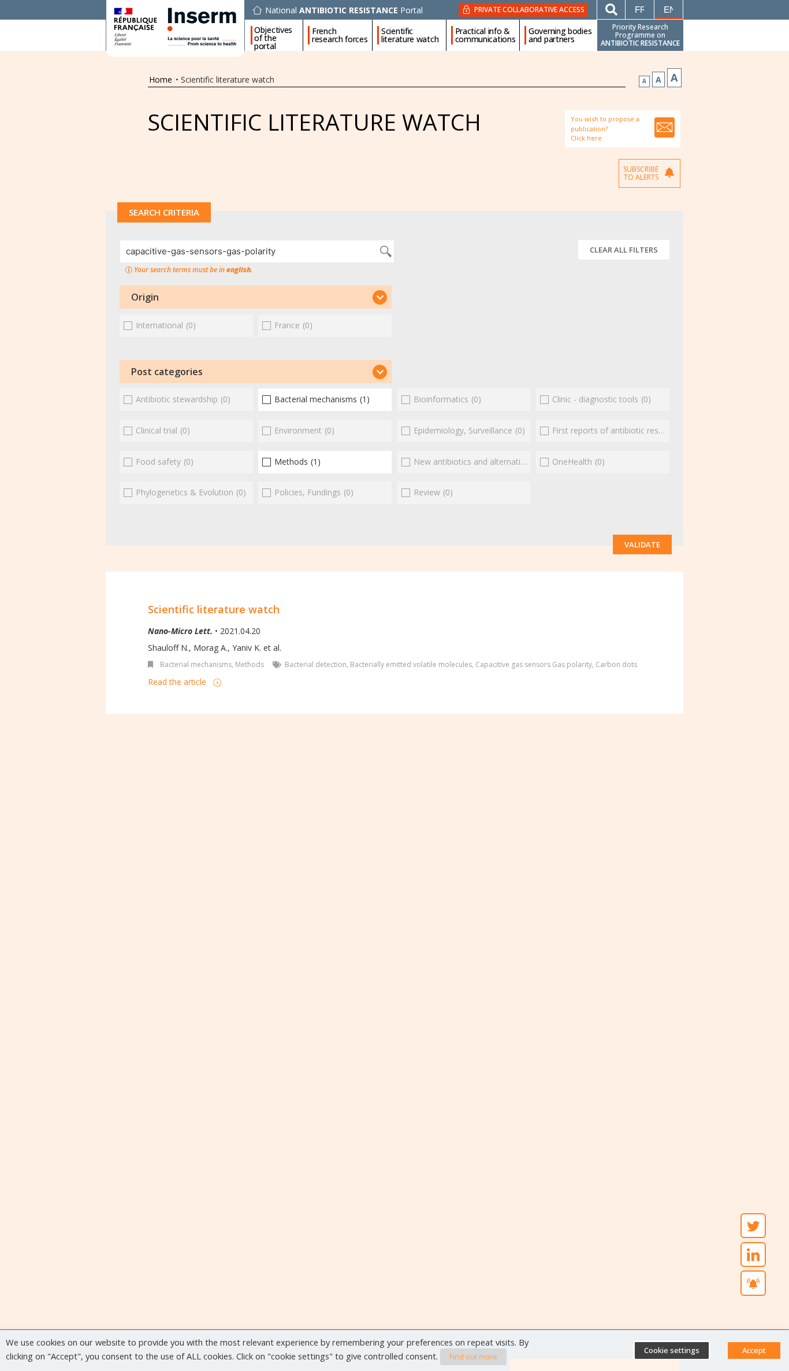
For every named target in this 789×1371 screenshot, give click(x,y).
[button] (256, 297)
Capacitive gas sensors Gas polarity (533, 664)
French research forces (340, 35)
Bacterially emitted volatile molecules (411, 664)
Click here (586, 138)
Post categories (167, 371)
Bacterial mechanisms (196, 664)
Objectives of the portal (273, 35)
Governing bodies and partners (560, 35)
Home (160, 79)
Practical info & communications (485, 35)
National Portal (344, 10)
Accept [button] (754, 1350)
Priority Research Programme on (640, 35)
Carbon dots (616, 664)
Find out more (473, 1356)
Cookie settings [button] (671, 1350)
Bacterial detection (316, 664)
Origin (145, 297)
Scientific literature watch (409, 35)
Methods (249, 664)
